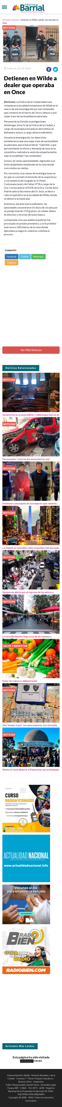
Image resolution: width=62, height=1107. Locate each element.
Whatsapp (38, 256)
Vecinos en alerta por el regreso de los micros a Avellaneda (28, 593)
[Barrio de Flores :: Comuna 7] (31, 7)
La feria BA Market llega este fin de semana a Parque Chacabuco (26, 638)
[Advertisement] (31, 306)
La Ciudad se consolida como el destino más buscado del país (30, 549)
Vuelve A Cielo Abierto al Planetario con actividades (30, 769)
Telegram (11, 262)
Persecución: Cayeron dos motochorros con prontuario (25, 460)
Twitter (25, 256)
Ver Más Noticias (31, 350)
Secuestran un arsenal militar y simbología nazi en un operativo (30, 416)
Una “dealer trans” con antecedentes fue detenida (29, 725)
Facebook (11, 256)
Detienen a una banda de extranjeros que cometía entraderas (29, 505)
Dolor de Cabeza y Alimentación (19, 681)
